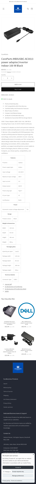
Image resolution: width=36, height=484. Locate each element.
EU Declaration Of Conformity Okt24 (15, 289)
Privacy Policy (7, 403)
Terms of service (8, 391)
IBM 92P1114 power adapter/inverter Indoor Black (26, 350)
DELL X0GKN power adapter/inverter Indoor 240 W (26, 323)
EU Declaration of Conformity (13, 286)
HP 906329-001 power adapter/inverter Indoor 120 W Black (9, 323)
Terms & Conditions (16, 480)
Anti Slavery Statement (9, 399)
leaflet (7, 291)
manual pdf (8, 284)
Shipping (9, 71)
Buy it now (18, 89)
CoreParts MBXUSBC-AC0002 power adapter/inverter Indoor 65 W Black (9, 351)
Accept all (18, 467)
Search (5, 383)
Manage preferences (18, 475)
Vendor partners (8, 407)
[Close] (33, 454)
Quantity (3, 75)
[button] (3, 9)
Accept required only (18, 471)
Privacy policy (6, 480)
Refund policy (7, 387)
